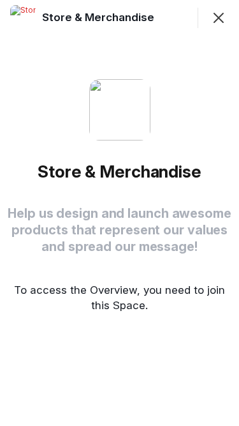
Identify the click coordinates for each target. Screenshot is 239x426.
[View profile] (23, 18)
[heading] (99, 17)
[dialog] (119, 213)
